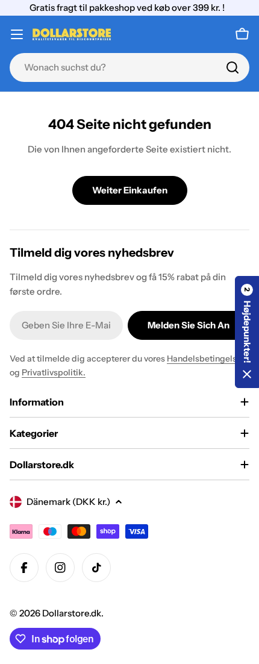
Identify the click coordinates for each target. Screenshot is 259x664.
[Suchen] (232, 67)
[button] (247, 332)
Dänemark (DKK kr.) (68, 501)
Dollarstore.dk (71, 613)
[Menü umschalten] (17, 34)
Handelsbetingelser (206, 358)
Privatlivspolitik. (54, 372)
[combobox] (129, 67)
